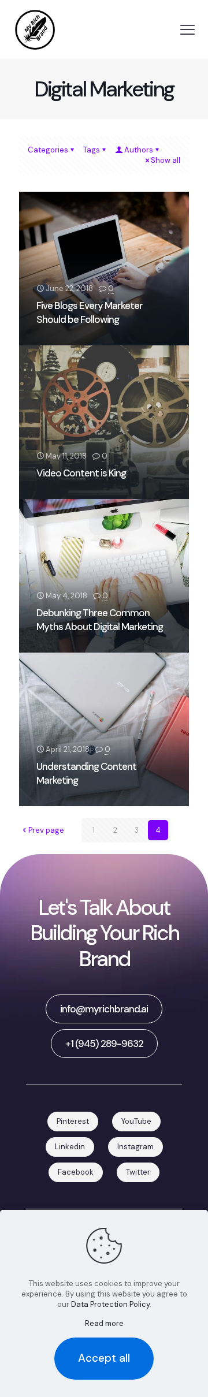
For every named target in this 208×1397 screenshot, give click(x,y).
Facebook (76, 1172)
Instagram (135, 1147)
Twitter (138, 1172)
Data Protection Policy (110, 1304)
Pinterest (73, 1121)
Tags (91, 150)
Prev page (46, 830)
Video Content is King (81, 473)
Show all (165, 160)
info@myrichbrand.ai (104, 1009)
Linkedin (70, 1147)
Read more (104, 1323)
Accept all (104, 1358)
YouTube (136, 1121)
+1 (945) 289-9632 (104, 1043)
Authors (138, 150)
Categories (48, 150)
